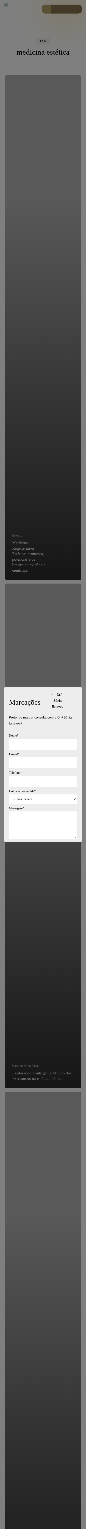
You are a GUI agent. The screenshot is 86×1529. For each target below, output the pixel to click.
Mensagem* (16, 808)
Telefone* (15, 772)
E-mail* (14, 754)
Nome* (13, 735)
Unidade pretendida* (22, 791)
